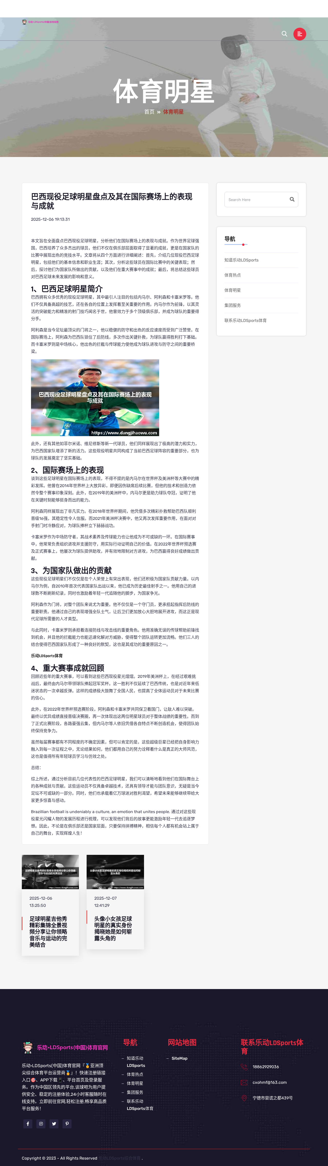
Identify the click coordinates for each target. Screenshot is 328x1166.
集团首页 (117, 11)
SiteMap (180, 1058)
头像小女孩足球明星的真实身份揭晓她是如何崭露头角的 (113, 929)
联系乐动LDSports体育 (278, 11)
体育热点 (187, 11)
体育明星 (213, 11)
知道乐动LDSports (152, 11)
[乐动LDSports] (45, 21)
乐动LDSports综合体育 (119, 1158)
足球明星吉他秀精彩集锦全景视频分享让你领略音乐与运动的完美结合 (48, 932)
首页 (149, 112)
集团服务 (239, 11)
